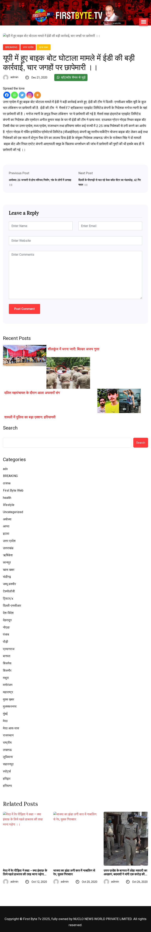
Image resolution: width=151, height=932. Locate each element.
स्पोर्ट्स (7, 771)
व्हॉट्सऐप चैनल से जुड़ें (73, 77)
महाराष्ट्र (8, 692)
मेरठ (5, 721)
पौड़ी (5, 642)
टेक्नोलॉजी (9, 591)
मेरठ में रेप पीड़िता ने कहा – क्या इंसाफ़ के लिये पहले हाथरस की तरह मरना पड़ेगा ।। (25, 872)
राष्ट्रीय (7, 742)
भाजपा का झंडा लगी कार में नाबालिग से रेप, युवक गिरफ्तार (74, 872)
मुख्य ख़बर (8, 699)
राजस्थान (8, 735)
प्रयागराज (8, 649)
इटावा (6, 533)
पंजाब (6, 634)
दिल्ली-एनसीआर (12, 605)
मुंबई (5, 714)
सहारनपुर (8, 764)
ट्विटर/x (8, 598)
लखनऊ (7, 750)
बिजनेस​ (7, 663)
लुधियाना (8, 757)
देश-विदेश (8, 613)
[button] (143, 22)
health (7, 498)
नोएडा (6, 627)
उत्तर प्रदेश (28, 47)
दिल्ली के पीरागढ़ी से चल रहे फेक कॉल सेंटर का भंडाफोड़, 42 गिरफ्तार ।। (109, 182)
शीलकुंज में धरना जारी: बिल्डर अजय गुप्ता (73, 349)
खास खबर (43, 47)
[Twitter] (22, 95)
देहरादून (7, 620)
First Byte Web (13, 490)
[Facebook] (6, 95)
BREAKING (11, 47)
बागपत (6, 656)
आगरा (6, 526)
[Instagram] (29, 95)
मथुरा (6, 678)
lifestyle (8, 505)
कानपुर (7, 562)
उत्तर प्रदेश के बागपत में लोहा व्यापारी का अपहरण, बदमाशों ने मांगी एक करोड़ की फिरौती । (125, 872)
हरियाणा (7, 786)
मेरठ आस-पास (11, 728)
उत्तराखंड (8, 548)
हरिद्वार (6, 779)
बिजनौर (7, 670)
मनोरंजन (7, 685)
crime (7, 483)
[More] (37, 95)
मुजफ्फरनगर (10, 706)
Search (10, 428)
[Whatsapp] (14, 95)
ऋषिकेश (8, 555)
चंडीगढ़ (7, 577)
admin (14, 77)
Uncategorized (13, 512)
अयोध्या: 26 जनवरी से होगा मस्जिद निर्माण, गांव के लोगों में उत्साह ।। (40, 182)
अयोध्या (7, 519)
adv (5, 469)
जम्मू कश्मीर (9, 584)
